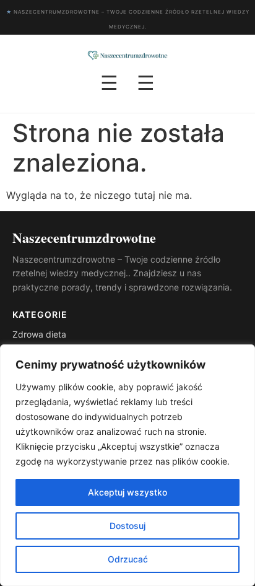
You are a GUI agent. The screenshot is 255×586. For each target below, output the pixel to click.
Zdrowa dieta (39, 334)
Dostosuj (127, 525)
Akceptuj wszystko (127, 492)
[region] (127, 465)
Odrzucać (128, 559)
